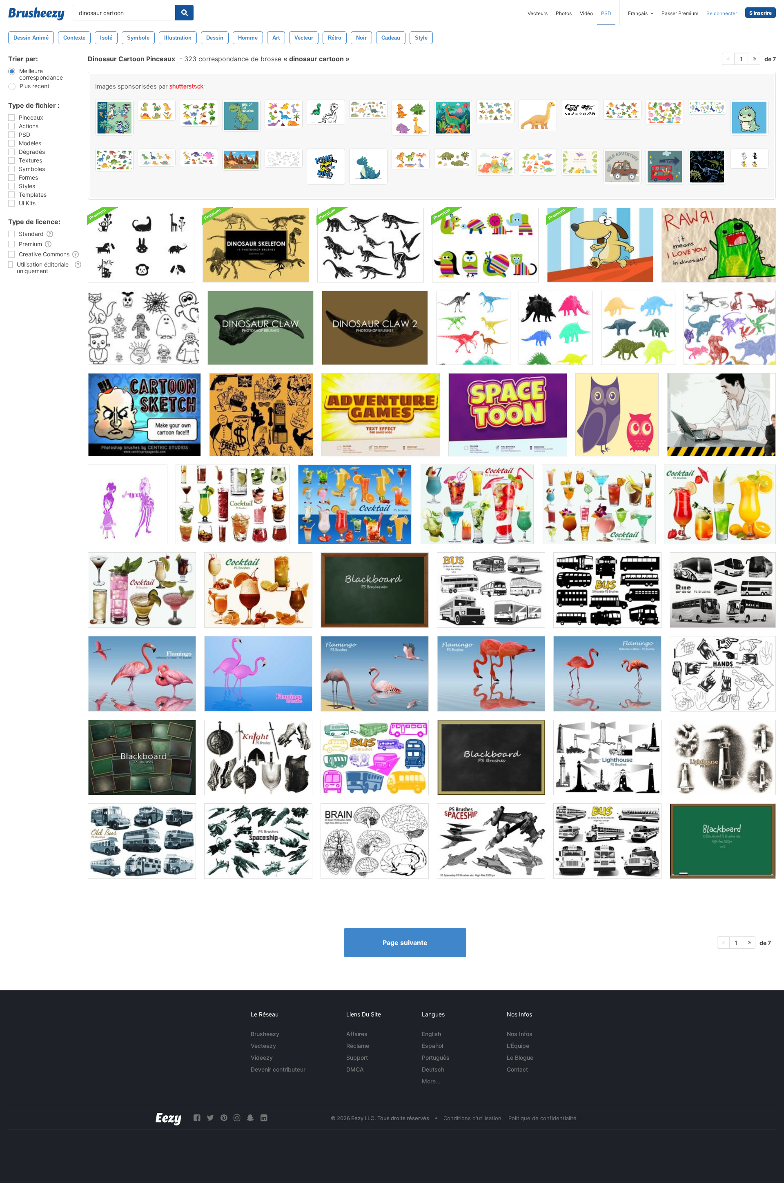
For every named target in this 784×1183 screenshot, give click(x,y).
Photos (564, 13)
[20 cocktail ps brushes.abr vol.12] (720, 504)
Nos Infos (519, 1033)
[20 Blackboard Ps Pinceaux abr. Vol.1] (723, 841)
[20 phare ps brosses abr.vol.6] (723, 757)
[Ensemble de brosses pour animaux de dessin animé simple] (141, 245)
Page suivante (405, 942)
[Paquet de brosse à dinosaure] (370, 245)
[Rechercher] (184, 12)
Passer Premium (680, 13)
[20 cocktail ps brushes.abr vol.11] (599, 504)
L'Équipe (518, 1045)
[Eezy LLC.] (168, 1117)
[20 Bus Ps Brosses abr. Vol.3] (723, 590)
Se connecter (721, 13)
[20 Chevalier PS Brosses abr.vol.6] (258, 757)
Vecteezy (263, 1045)
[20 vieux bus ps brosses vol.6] (142, 841)
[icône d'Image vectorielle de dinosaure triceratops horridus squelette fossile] (580, 108)
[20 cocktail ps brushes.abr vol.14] (142, 590)
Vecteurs (538, 13)
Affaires (357, 1033)
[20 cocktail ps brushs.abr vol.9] (355, 504)
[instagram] (237, 1118)
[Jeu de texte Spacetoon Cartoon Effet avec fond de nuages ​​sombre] (507, 414)
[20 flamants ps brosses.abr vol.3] (607, 674)
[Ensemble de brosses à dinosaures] (473, 328)
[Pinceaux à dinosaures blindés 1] (556, 328)
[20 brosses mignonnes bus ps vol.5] (375, 757)
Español (432, 1045)
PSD (606, 13)
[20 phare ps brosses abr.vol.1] (607, 757)
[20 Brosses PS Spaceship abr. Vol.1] (491, 841)
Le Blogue (520, 1057)
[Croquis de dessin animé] (144, 414)
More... (431, 1081)
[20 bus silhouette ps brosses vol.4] (607, 590)
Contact (517, 1069)
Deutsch (433, 1069)
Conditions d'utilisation (472, 1118)
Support (357, 1057)
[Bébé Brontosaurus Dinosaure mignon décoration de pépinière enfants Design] (538, 115)
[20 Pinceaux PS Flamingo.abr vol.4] (375, 674)
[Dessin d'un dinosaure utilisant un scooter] (241, 116)
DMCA (355, 1069)
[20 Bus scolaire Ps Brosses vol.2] (607, 841)
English (431, 1033)
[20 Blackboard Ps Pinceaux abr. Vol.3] (375, 590)
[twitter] (210, 1118)
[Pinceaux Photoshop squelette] (256, 245)
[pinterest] (223, 1118)
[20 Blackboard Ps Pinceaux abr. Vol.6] (142, 757)
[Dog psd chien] (600, 245)
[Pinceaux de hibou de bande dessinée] (617, 414)
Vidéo (586, 13)
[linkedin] (264, 1118)
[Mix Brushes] (730, 328)
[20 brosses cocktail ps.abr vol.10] (477, 504)
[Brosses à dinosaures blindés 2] (638, 328)
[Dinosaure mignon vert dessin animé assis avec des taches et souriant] (749, 118)
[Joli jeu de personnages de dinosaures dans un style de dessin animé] (411, 159)
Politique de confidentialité (542, 1118)
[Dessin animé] (143, 328)
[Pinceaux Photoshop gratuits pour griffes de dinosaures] (260, 328)
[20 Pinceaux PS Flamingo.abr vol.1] (258, 674)
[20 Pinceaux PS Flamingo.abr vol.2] (142, 674)
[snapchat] (250, 1118)
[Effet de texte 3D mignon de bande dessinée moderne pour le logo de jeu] (380, 414)
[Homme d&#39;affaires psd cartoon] (721, 414)
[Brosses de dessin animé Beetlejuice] (127, 504)
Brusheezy (265, 1033)
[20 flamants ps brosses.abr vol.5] (491, 674)
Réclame (357, 1045)
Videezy (262, 1057)
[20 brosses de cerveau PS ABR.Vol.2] (375, 841)
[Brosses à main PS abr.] (723, 674)
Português (436, 1057)
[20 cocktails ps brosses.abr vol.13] (258, 590)
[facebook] (197, 1118)
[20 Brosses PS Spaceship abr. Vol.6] (258, 841)
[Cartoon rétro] (261, 414)
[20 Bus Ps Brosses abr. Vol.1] (491, 590)
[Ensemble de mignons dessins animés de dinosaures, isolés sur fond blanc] (622, 110)
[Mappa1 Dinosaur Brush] (719, 245)
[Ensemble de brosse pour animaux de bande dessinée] (485, 245)
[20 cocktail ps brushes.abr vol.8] (233, 504)
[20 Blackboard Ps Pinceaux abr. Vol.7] (491, 757)
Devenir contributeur (278, 1069)
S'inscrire (760, 13)
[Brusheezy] (36, 13)
